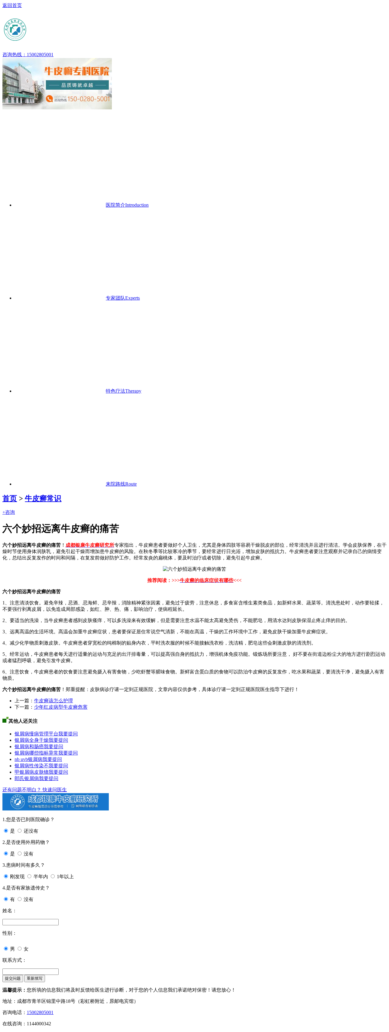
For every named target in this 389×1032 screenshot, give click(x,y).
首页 (9, 498)
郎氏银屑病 (27, 778)
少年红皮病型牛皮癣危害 (61, 707)
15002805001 (40, 1012)
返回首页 (12, 5)
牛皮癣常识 (43, 498)
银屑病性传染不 (32, 765)
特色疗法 (123, 391)
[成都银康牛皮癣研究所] (61, 39)
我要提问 (68, 733)
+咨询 (8, 512)
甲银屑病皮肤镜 (32, 772)
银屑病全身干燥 (32, 740)
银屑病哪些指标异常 (36, 752)
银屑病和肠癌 (29, 746)
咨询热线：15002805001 (27, 54)
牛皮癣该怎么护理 (53, 700)
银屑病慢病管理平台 (36, 733)
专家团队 (123, 298)
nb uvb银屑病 (29, 759)
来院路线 (121, 484)
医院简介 (127, 205)
